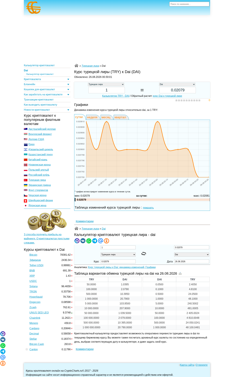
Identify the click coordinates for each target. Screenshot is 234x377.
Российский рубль (39, 175)
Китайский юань (37, 159)
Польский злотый (38, 169)
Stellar (33, 339)
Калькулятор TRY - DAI (115, 96)
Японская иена (37, 205)
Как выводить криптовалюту (40, 104)
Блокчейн (29, 84)
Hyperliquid (36, 296)
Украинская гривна (39, 185)
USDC (33, 281)
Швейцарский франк (40, 200)
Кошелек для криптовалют (39, 89)
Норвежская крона (39, 164)
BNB (32, 270)
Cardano (34, 328)
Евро (31, 144)
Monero (33, 323)
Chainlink (34, 318)
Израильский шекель (40, 149)
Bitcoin (33, 254)
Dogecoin (34, 302)
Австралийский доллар (42, 129)
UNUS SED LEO (39, 312)
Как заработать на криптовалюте (43, 94)
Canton (33, 349)
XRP (32, 275)
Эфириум (35, 260)
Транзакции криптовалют (38, 99)
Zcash (32, 307)
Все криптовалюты (76, 65)
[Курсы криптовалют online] (33, 8)
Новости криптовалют (37, 110)
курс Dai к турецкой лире (167, 96)
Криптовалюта (32, 79)
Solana (33, 286)
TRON (33, 291)
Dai (26, 70)
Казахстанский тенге (40, 154)
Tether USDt (36, 265)
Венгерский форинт (40, 134)
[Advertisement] (117, 39)
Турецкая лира (37, 180)
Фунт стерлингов (38, 190)
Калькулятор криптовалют (39, 65)
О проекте (202, 365)
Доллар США (36, 139)
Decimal (34, 333)
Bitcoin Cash (36, 344)
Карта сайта (187, 365)
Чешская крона (37, 195)
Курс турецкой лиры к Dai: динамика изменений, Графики (122, 267)
